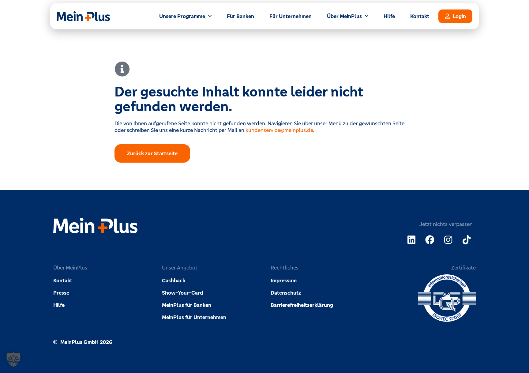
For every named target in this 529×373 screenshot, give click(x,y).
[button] (13, 359)
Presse (61, 292)
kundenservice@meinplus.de (279, 130)
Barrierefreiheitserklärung (302, 305)
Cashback (173, 280)
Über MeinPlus (344, 16)
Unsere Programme (182, 16)
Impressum (284, 280)
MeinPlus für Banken (186, 305)
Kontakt (419, 16)
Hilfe (389, 16)
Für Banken (240, 16)
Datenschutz (286, 292)
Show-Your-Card (182, 292)
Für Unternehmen (290, 16)
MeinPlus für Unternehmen (194, 317)
